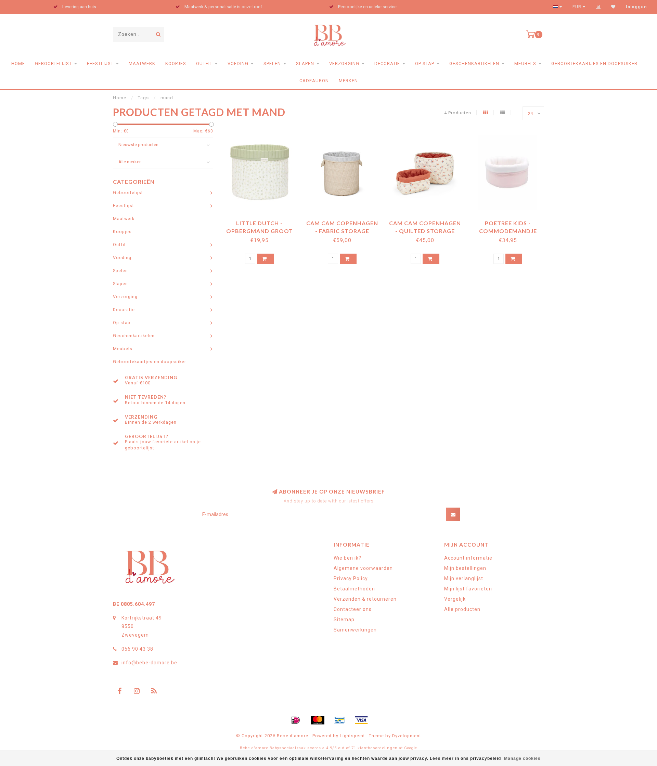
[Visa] (361, 720)
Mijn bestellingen (465, 568)
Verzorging (344, 63)
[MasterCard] (317, 720)
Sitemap (344, 619)
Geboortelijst (53, 63)
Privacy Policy (351, 578)
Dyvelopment (406, 735)
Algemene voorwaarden (363, 568)
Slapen (305, 63)
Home (18, 63)
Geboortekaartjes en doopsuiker (594, 63)
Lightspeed (352, 735)
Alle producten (462, 609)
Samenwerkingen (355, 630)
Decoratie (387, 63)
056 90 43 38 (137, 649)
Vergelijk (455, 599)
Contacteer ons (353, 609)
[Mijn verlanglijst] (613, 6)
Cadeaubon (314, 80)
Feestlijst (100, 63)
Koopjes (175, 63)
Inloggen (636, 6)
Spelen (272, 63)
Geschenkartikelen (474, 63)
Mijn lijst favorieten (468, 588)
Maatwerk (142, 63)
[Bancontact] (339, 720)
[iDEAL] (295, 720)
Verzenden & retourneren (365, 599)
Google (410, 748)
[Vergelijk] (598, 6)
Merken (348, 80)
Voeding (238, 63)
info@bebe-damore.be (149, 662)
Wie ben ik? (347, 558)
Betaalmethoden (354, 588)
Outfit (204, 63)
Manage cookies (522, 758)
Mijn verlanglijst (463, 578)
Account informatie (468, 558)
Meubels (525, 63)
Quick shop (262, 220)
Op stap (424, 63)
